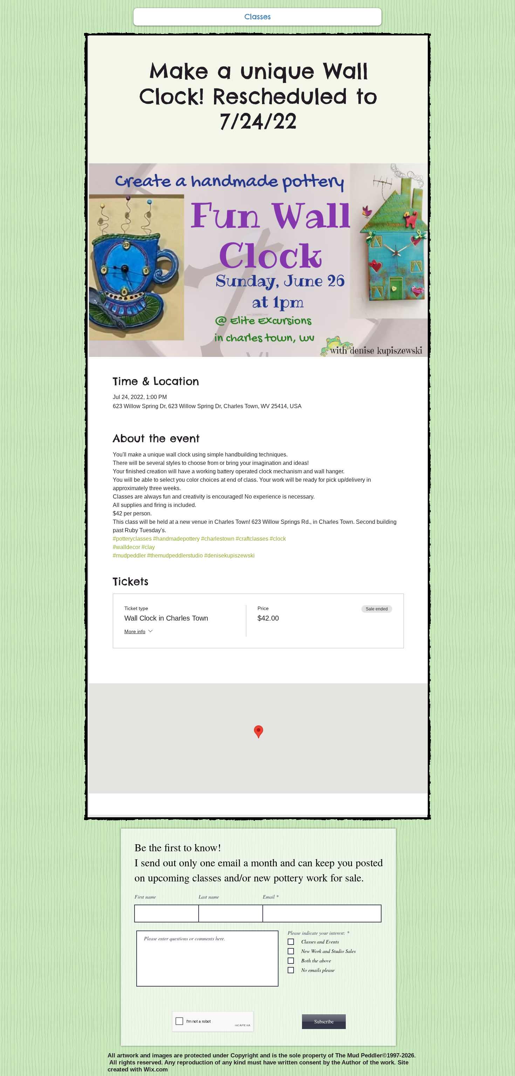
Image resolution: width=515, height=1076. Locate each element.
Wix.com (156, 1069)
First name (145, 896)
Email (269, 896)
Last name (209, 896)
